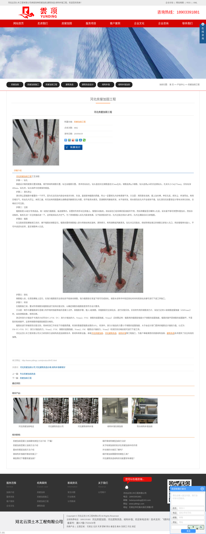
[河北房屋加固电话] (26, 410)
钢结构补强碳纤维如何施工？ (25, 454)
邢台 (108, 526)
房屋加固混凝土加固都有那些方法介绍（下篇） (33, 441)
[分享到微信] (84, 140)
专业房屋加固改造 (27, 374)
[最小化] (202, 488)
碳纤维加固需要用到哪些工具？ (116, 454)
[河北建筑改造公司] (56, 410)
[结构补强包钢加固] (115, 410)
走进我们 (42, 23)
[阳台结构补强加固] (144, 410)
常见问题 (71, 492)
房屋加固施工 (33, 85)
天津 (99, 526)
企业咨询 (163, 23)
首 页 (171, 85)
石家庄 (90, 526)
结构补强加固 (124, 85)
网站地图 (180, 3)
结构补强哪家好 (58, 367)
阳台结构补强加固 (144, 426)
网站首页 (18, 23)
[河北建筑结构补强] (85, 410)
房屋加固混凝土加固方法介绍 (25, 445)
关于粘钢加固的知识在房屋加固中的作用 (120, 445)
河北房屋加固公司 (27, 367)
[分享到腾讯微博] (76, 140)
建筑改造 (69, 85)
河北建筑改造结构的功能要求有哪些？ (119, 458)
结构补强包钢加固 (115, 426)
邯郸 (104, 526)
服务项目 (91, 23)
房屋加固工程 (51, 85)
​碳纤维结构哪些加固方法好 (114, 441)
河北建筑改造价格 (43, 367)
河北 (129, 526)
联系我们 (187, 23)
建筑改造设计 (88, 85)
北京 (95, 526)
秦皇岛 (113, 526)
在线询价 (73, 147)
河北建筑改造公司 (56, 426)
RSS (189, 3)
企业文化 (139, 23)
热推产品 (70, 526)
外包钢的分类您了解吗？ (113, 450)
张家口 (124, 526)
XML (195, 3)
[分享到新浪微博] (73, 140)
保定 (134, 526)
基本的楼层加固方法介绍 (23, 450)
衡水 (119, 526)
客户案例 (115, 23)
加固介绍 (10, 492)
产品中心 (181, 85)
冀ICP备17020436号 (86, 523)
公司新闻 (71, 501)
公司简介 (102, 492)
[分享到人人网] (80, 140)
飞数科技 (166, 519)
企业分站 (169, 3)
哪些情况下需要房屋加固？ (24, 458)
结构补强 (106, 85)
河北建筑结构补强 (85, 426)
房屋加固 (67, 23)
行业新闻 (71, 497)
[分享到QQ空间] (69, 140)
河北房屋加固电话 (26, 426)
